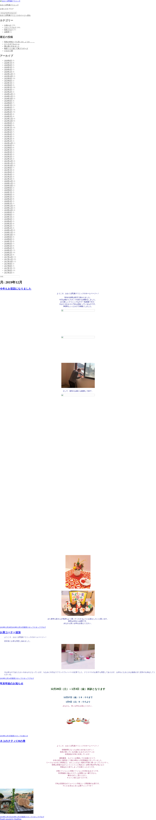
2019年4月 (8, 221)
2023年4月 (8, 134)
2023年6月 (8, 130)
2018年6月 (8, 243)
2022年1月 (8, 159)
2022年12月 (8, 143)
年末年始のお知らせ (11, 683)
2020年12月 (8, 181)
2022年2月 (8, 156)
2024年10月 (8, 98)
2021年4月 (8, 174)
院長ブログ (8, 30)
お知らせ (7, 25)
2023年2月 (8, 139)
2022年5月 (8, 152)
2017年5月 (8, 272)
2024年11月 (8, 96)
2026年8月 (8, 60)
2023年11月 (8, 118)
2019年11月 (8, 208)
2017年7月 (8, 268)
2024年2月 (8, 116)
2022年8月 (8, 147)
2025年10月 (8, 76)
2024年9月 (8, 101)
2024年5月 (8, 110)
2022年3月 (8, 154)
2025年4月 (8, 89)
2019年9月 (8, 212)
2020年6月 (8, 194)
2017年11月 (8, 259)
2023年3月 (8, 136)
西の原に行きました (12, 46)
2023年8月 (8, 125)
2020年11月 (8, 183)
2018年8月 (8, 239)
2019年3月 (8, 223)
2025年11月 (8, 74)
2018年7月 (8, 241)
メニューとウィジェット (8, 13)
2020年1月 (8, 203)
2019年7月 (8, 217)
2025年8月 (8, 81)
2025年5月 (8, 87)
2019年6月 (8, 219)
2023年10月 (8, 121)
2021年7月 (8, 170)
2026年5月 (8, 67)
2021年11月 (8, 163)
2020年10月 (8, 185)
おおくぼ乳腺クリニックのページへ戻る (15, 15)
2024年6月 (8, 107)
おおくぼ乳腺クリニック (9, 5)
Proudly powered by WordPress (10, 819)
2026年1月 (8, 72)
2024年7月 (8, 105)
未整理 (6, 32)
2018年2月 (8, 252)
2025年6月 (8, 85)
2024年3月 (8, 114)
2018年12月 (8, 230)
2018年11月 (8, 232)
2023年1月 (8, 141)
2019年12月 (8, 205)
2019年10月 (8, 210)
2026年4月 (8, 69)
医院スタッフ (29, 627)
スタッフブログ (10, 27)
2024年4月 (8, 112)
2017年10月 (8, 261)
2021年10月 (8, 165)
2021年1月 (8, 179)
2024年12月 (8, 94)
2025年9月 (8, 78)
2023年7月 (8, 127)
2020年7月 (8, 192)
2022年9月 (8, 145)
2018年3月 (8, 250)
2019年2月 (8, 226)
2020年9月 (8, 188)
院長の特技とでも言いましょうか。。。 (19, 42)
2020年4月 (8, 199)
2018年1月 (8, 255)
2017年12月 (8, 257)
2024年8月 (8, 103)
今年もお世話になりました (15, 288)
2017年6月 (8, 270)
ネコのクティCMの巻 (12, 741)
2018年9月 (8, 237)
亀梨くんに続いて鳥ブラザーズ (16, 48)
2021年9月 (8, 168)
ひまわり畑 (8, 51)
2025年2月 (8, 92)
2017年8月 (8, 266)
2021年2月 (8, 176)
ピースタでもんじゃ (12, 44)
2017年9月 (8, 264)
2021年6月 (8, 172)
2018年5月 (8, 246)
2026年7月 (8, 63)
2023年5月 (8, 132)
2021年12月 (8, 161)
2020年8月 (8, 190)
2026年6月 (8, 65)
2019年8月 (8, 214)
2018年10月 (8, 235)
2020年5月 (8, 197)
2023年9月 (8, 123)
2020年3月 (8, 201)
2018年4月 (8, 248)
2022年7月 (8, 150)
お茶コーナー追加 (10, 632)
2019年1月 (8, 228)
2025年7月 (8, 83)
